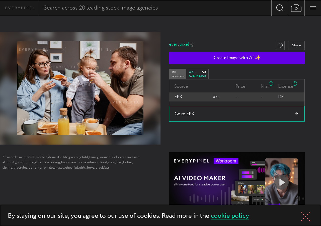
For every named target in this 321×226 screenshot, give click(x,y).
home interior (88, 162)
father (127, 162)
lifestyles (20, 167)
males (59, 167)
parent (74, 157)
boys (90, 167)
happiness (68, 162)
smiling (22, 162)
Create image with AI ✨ (237, 58)
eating (55, 162)
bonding (35, 167)
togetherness (39, 162)
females (48, 167)
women (105, 157)
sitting (7, 167)
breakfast (102, 167)
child (84, 157)
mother (41, 157)
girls (82, 167)
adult (31, 157)
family (93, 157)
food (103, 162)
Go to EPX (184, 114)
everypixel (179, 44)
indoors (118, 157)
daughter (115, 162)
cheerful (71, 167)
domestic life (58, 157)
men (22, 157)
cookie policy (230, 216)
